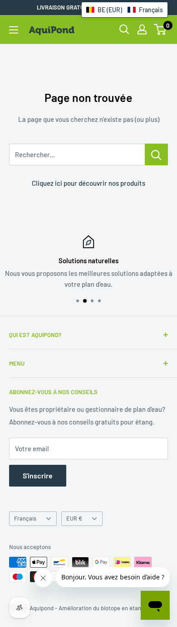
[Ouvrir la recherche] (124, 29)
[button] (124, 9)
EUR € (74, 518)
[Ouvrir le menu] (13, 30)
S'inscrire (38, 475)
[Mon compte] (142, 29)
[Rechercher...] (156, 154)
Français (25, 518)
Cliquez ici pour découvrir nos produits (88, 183)
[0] (160, 29)
